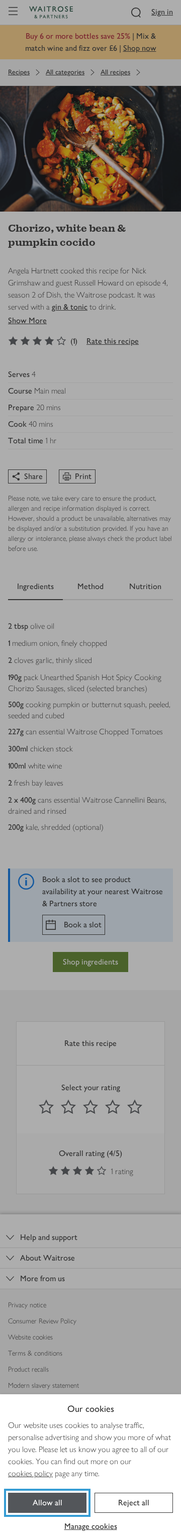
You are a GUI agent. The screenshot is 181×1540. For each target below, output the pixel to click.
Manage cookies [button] (90, 1526)
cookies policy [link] (30, 1473)
